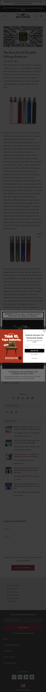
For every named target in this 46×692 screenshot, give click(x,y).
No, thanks (34, 358)
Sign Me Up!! (34, 350)
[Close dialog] (44, 331)
